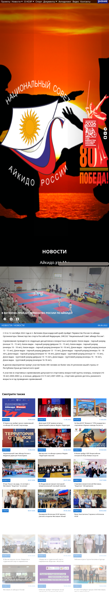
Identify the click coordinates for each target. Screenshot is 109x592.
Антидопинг (65, 1)
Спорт (39, 1)
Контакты (85, 1)
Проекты (5, 1)
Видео (76, 1)
